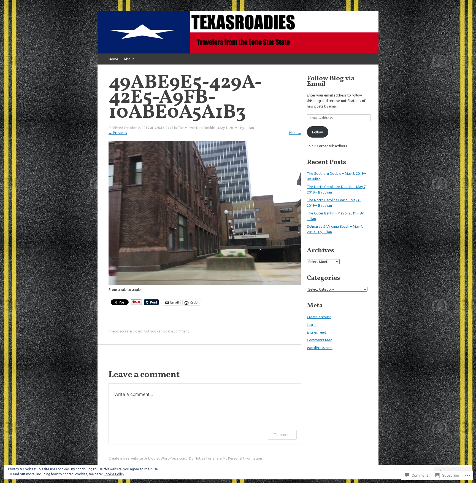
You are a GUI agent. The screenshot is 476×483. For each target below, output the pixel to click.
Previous (118, 133)
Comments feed (319, 340)
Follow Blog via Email (331, 81)
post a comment (176, 331)
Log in (312, 324)
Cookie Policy (114, 474)
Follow (317, 132)
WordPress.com (319, 348)
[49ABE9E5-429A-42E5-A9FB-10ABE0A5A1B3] (205, 284)
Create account (319, 317)
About (129, 59)
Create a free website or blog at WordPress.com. (148, 458)
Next (295, 133)
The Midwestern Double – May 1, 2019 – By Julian (216, 128)
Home (113, 59)
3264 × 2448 (163, 128)
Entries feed (316, 332)
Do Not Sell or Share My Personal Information (225, 458)
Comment (282, 434)
